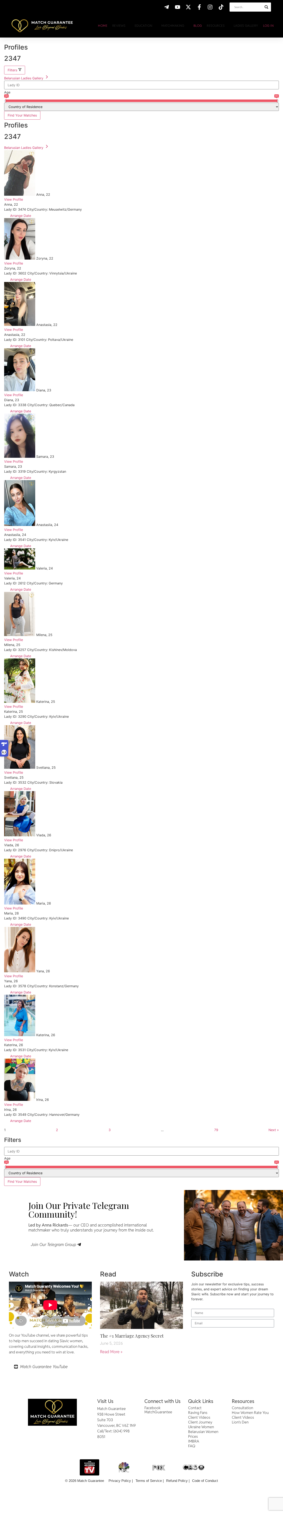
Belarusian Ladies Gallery (24, 78)
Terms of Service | (149, 1481)
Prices (193, 1436)
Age (7, 92)
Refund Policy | (178, 1481)
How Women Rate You (250, 1413)
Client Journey (200, 1422)
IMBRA (193, 1441)
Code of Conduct (205, 1481)
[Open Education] (154, 25)
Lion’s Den (240, 1422)
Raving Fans (197, 1413)
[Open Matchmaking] (187, 25)
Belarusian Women (203, 1432)
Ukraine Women (201, 1427)
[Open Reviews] (128, 25)
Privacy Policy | (121, 1481)
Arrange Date (20, 216)
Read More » (111, 1351)
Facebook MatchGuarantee (158, 1410)
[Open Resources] (227, 25)
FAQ (191, 1446)
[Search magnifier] (266, 7)
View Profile (13, 199)
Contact (195, 1408)
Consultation (242, 1408)
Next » (273, 1130)
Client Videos (199, 1417)
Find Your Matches (22, 115)
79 (216, 1129)
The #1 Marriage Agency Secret (132, 1336)
